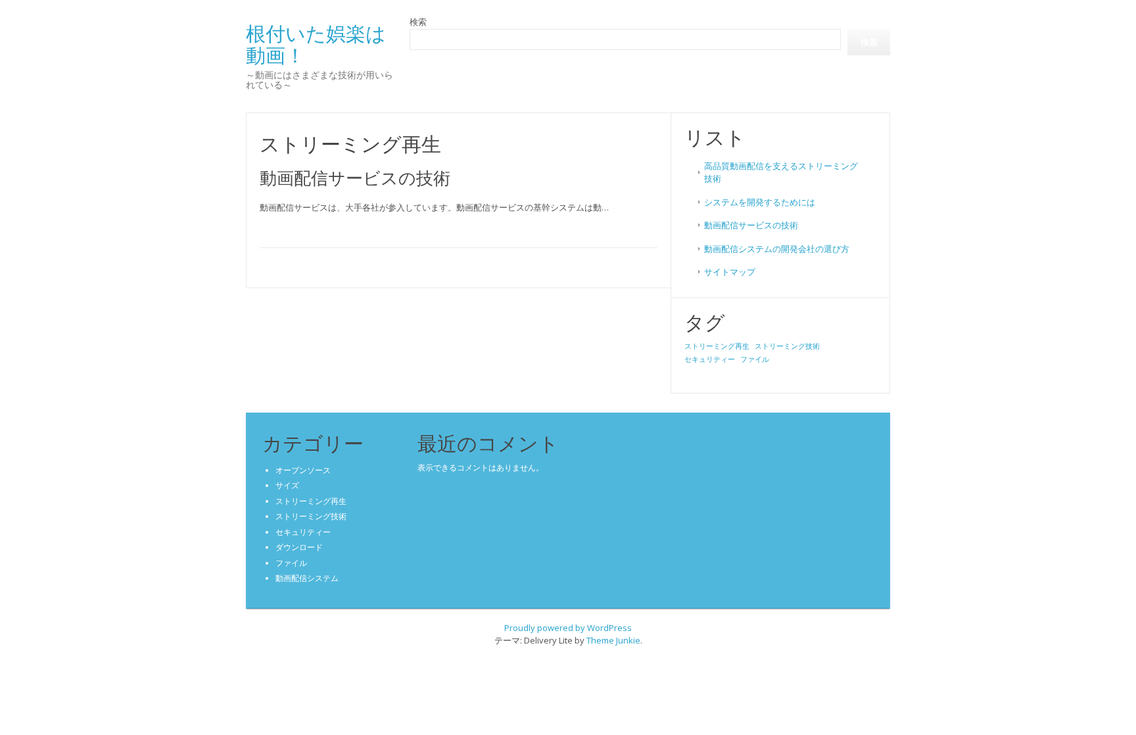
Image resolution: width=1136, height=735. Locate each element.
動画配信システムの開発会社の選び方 (776, 249)
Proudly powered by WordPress (568, 628)
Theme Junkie (613, 640)
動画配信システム (307, 578)
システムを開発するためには (759, 202)
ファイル (754, 359)
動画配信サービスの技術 (355, 178)
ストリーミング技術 (787, 346)
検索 (418, 22)
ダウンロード (299, 547)
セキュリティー (709, 359)
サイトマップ (729, 272)
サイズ (287, 485)
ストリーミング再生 (716, 346)
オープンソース (303, 470)
